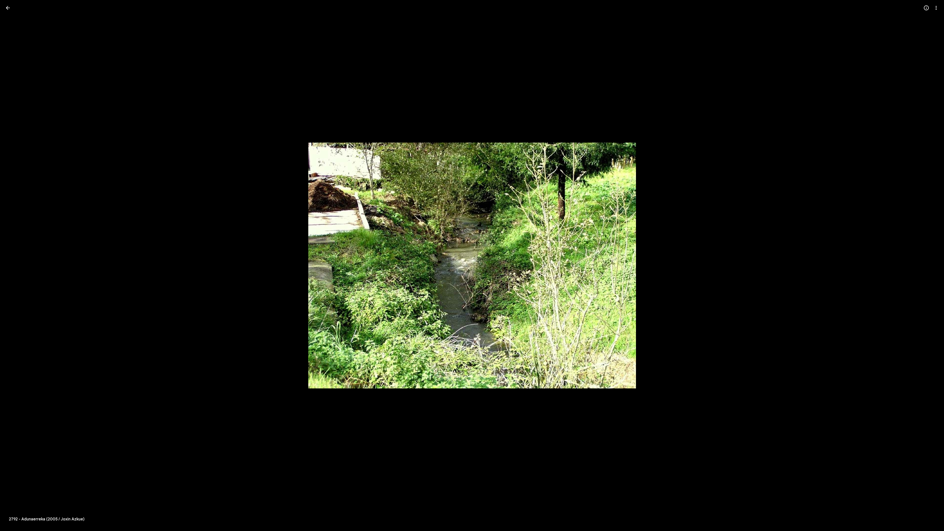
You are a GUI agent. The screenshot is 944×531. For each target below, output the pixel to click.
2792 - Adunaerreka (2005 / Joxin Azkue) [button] (47, 519)
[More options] (936, 8)
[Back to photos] (8, 8)
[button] (930, 265)
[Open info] (926, 8)
